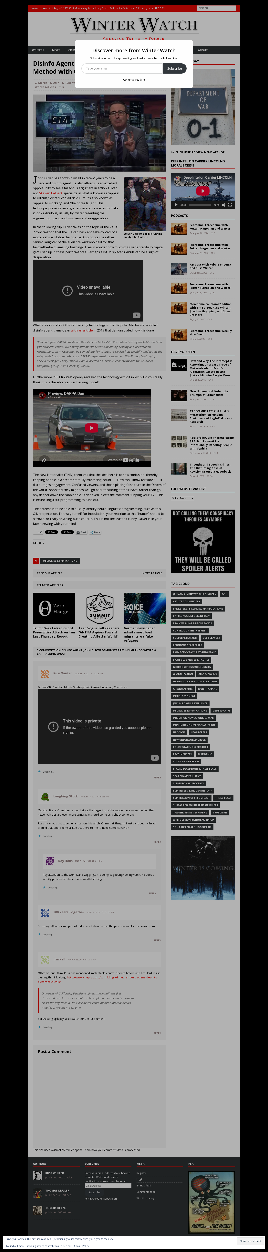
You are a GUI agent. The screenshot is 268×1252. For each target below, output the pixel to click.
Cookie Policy (81, 1246)
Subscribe (174, 68)
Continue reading (134, 79)
